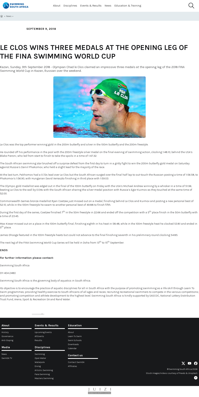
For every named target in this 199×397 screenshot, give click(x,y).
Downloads (73, 344)
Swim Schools (75, 340)
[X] (183, 364)
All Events (39, 336)
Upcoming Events (43, 332)
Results (38, 340)
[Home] (18, 6)
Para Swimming (42, 374)
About (56, 5)
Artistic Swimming (44, 370)
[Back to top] (195, 378)
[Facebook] (195, 364)
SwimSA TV (7, 358)
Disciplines (70, 5)
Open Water (40, 358)
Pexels (182, 373)
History (5, 332)
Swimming (40, 354)
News (108, 5)
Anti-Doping (7, 340)
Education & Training (127, 5)
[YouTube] (189, 364)
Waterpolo (40, 362)
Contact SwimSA (76, 362)
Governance (7, 336)
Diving (38, 366)
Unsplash (192, 373)
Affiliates (72, 366)
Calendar (72, 348)
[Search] (191, 6)
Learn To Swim (75, 336)
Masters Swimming (44, 378)
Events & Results (91, 5)
